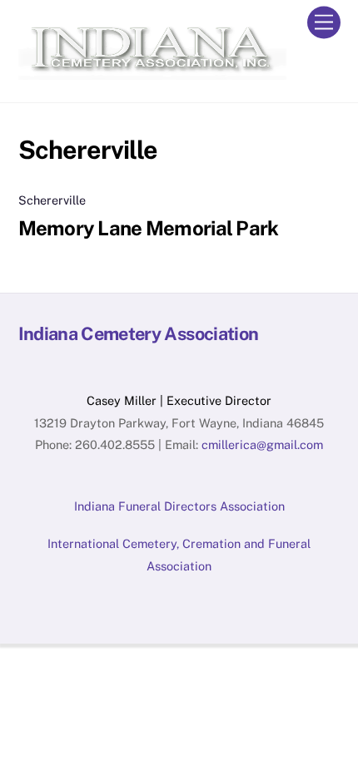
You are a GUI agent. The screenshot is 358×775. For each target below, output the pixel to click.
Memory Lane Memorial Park (148, 227)
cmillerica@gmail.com (262, 444)
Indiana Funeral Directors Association (179, 506)
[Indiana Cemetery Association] (152, 72)
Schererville (52, 200)
